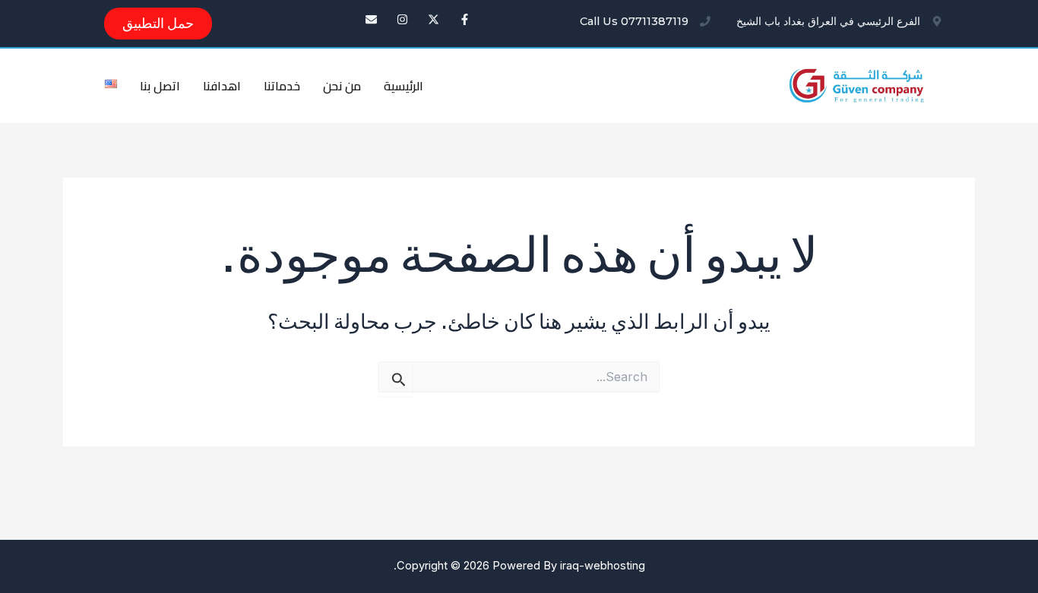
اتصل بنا (160, 85)
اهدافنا (222, 85)
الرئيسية (403, 85)
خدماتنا (282, 85)
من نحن (342, 85)
